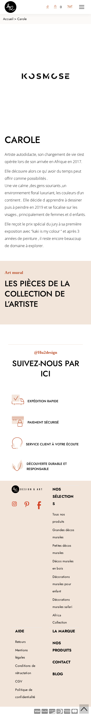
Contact (61, 662)
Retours (20, 641)
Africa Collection (59, 619)
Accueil (8, 19)
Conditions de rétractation (25, 669)
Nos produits (61, 646)
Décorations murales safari (62, 603)
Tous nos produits (58, 518)
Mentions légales (21, 654)
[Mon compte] (47, 7)
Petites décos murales (61, 549)
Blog (57, 674)
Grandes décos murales (63, 533)
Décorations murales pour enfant (61, 583)
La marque (63, 631)
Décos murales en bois (63, 565)
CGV (18, 681)
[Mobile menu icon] (81, 7)
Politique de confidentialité (25, 693)
